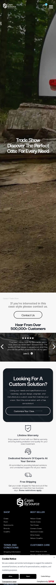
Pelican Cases (35, 518)
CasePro (7, 531)
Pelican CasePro (36, 538)
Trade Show (14, 298)
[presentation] (2, 347)
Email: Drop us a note (38, 551)
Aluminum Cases (36, 531)
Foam (6, 522)
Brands (7, 528)
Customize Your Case (24, 411)
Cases (6, 518)
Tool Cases (34, 525)
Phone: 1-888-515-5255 (40, 554)
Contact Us (27, 315)
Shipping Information (12, 552)
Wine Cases (35, 535)
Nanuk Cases (35, 522)
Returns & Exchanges (12, 555)
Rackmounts (8, 525)
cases (5, 298)
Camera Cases (36, 528)
